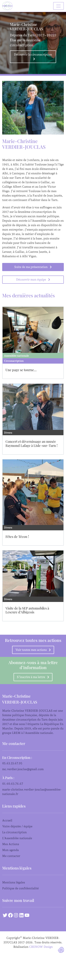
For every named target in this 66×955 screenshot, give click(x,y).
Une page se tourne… (21, 370)
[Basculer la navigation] (58, 6)
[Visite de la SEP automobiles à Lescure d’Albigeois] (33, 573)
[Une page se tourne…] (33, 330)
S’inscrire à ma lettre (31, 677)
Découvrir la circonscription (33, 54)
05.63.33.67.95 (12, 763)
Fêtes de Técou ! (17, 536)
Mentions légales (13, 882)
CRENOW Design (41, 947)
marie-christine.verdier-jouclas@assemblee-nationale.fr (32, 792)
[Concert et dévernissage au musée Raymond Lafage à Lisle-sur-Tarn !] (33, 407)
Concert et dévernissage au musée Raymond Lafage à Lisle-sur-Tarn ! (32, 443)
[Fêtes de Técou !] (33, 492)
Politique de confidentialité (20, 888)
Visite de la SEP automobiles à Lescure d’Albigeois (27, 610)
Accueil (7, 820)
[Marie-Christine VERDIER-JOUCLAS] (8, 6)
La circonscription (14, 832)
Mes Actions (10, 844)
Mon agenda (10, 850)
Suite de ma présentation (31, 267)
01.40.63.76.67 (12, 783)
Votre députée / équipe (17, 826)
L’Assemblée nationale (17, 838)
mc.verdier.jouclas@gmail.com (23, 769)
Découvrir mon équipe (31, 279)
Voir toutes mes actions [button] (31, 650)
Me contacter (11, 856)
